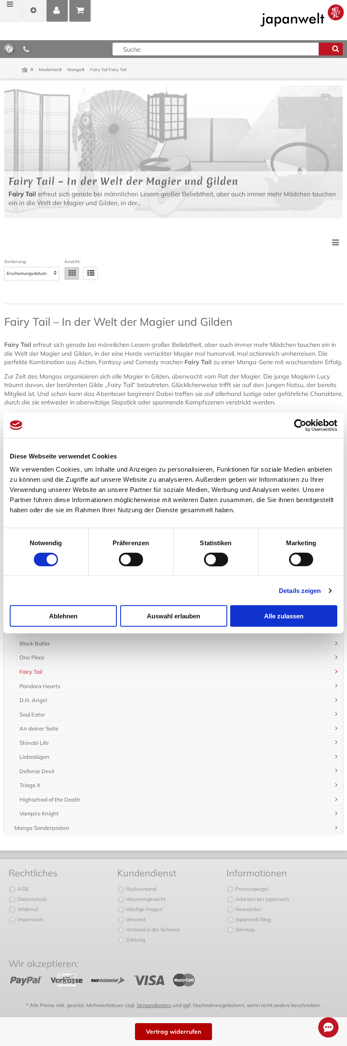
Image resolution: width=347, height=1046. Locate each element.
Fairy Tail (30, 671)
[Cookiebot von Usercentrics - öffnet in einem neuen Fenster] (300, 425)
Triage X (29, 785)
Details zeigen (300, 590)
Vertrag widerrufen (173, 1031)
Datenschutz (31, 899)
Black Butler (34, 643)
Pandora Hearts (39, 686)
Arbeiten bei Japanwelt (261, 899)
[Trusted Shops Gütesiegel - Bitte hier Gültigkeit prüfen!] (9, 49)
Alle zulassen (283, 616)
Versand (135, 919)
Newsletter (247, 909)
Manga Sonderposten (41, 827)
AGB (22, 889)
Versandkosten (154, 1005)
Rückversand (140, 889)
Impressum (30, 919)
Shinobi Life (34, 742)
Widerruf (27, 909)
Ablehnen (63, 616)
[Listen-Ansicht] (90, 273)
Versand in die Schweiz (152, 929)
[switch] (131, 559)
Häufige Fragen (143, 909)
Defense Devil (36, 771)
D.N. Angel (33, 700)
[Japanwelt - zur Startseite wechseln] (302, 15)
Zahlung (135, 939)
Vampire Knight (39, 813)
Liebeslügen (34, 756)
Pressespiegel (251, 889)
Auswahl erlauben (173, 616)
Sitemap (244, 929)
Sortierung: (15, 261)
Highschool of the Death (49, 799)
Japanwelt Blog (252, 919)
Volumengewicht (145, 899)
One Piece (31, 657)
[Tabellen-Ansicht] (71, 273)
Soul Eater (32, 714)
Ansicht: (72, 261)
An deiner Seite (38, 728)
